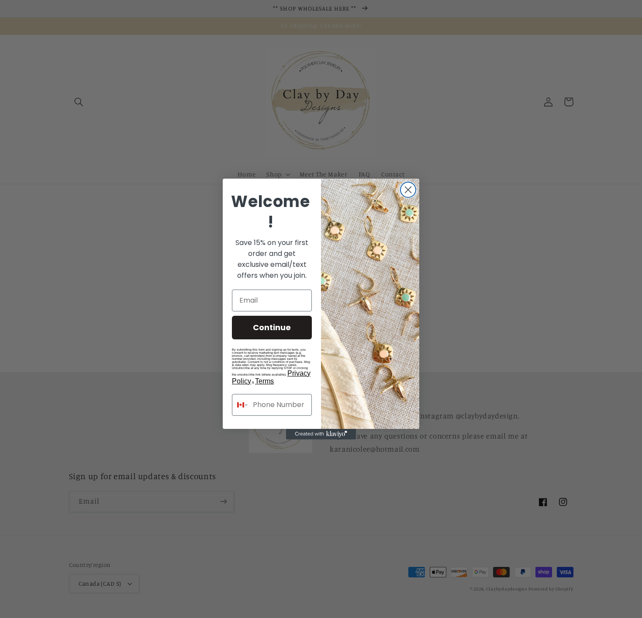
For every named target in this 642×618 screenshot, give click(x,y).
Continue (272, 327)
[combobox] (240, 404)
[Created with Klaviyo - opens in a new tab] (321, 434)
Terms (264, 381)
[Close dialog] (408, 189)
